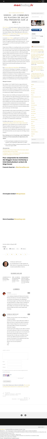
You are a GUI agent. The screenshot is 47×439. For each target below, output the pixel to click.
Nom (4, 361)
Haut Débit (33, 111)
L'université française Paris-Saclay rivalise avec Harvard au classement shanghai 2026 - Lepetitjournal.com (37, 62)
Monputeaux (20, 194)
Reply (29, 292)
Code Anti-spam (20, 378)
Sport (32, 123)
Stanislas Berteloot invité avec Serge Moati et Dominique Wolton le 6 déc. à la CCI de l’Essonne (25, 280)
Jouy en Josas (14, 29)
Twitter (9, 33)
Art (31, 86)
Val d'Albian (33, 129)
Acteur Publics (10, 38)
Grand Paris (33, 109)
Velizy (32, 136)
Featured (32, 107)
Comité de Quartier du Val (36, 97)
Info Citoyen (12, 12)
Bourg (32, 94)
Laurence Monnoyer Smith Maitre (12, 67)
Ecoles (32, 99)
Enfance (32, 101)
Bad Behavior (2, 429)
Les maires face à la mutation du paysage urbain (7, 278)
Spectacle (32, 121)
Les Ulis (32, 115)
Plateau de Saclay (19, 12)
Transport (33, 125)
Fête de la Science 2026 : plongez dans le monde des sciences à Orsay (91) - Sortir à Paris (37, 51)
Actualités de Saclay (37, 46)
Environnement (34, 105)
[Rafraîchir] (11, 374)
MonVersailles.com (22, 167)
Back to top (41, 427)
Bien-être (33, 90)
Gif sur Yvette (5, 27)
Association (33, 88)
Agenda (32, 84)
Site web (4, 367)
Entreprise (33, 103)
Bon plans (33, 92)
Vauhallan (33, 134)
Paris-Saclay (33, 117)
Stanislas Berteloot (16, 261)
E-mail (4, 364)
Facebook (14, 33)
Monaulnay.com (19, 219)
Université (33, 127)
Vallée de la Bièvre (34, 131)
